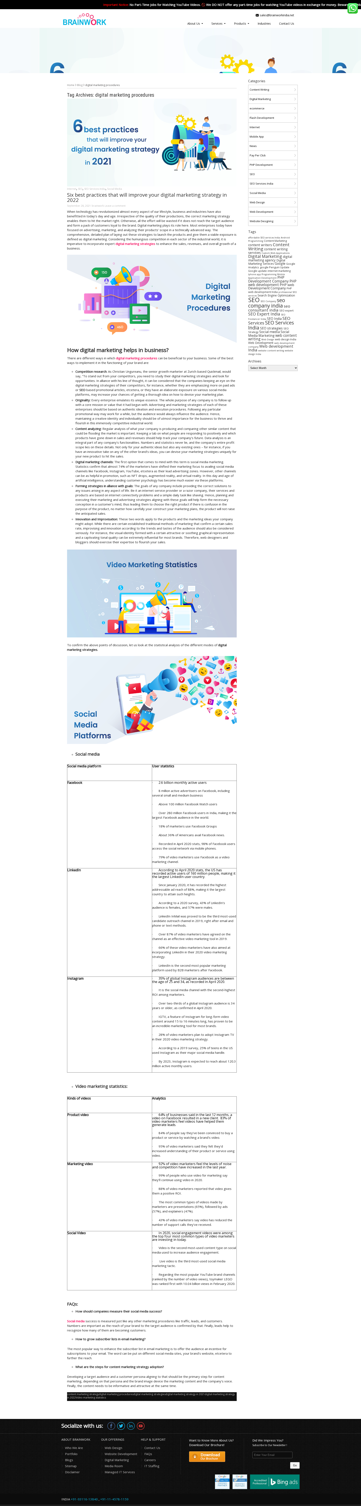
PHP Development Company (268, 279)
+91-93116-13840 (84, 1499)
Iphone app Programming (262, 274)
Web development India (270, 347)
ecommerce (257, 108)
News (253, 146)
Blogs (69, 1460)
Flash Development (262, 118)
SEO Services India (95, 189)
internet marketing (279, 271)
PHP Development (261, 165)
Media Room (114, 1466)
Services (216, 23)
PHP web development (272, 283)
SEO (80, 189)
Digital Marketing (260, 99)
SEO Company (268, 301)
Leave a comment (115, 206)
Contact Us (286, 23)
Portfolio (71, 1454)
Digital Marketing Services (266, 262)
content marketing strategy (83, 1394)
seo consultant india (269, 308)
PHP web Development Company (271, 286)
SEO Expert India (264, 314)
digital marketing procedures (116, 1394)
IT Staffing (151, 1466)
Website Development (121, 1454)
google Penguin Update (274, 267)
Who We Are (74, 1448)
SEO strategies (271, 328)
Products (240, 23)
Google (280, 263)
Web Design (257, 202)
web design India (285, 339)
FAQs (148, 1454)
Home (70, 85)
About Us (193, 23)
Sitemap (71, 1466)
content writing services (268, 251)
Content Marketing (275, 241)
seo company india (266, 302)
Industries (264, 23)
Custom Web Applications (276, 253)
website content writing (271, 350)
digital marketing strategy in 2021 (185, 1394)
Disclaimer (72, 1472)
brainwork (98, 206)
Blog (80, 85)
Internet (71, 189)
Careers (150, 1460)
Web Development (261, 212)
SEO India (274, 318)
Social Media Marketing (268, 333)
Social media (269, 331)
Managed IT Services (120, 1472)
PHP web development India (270, 290)
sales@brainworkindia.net (277, 15)
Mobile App (257, 136)
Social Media (114, 189)
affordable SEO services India (264, 237)
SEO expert (286, 310)
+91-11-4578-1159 (114, 1499)
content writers (260, 245)
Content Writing (259, 89)
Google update (257, 271)
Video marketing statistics (91, 1397)
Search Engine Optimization (276, 295)
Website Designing (261, 221)
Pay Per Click (258, 155)
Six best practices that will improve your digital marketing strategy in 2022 (147, 197)
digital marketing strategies (149, 1394)
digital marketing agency (270, 258)
